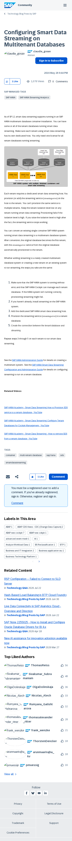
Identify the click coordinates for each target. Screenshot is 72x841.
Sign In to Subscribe (51, 60)
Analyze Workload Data (17, 545)
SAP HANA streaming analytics (34, 97)
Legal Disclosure (54, 813)
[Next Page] (38, 561)
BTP (62, 545)
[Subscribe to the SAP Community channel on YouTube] (39, 793)
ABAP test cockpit (14, 533)
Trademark (18, 823)
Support (54, 823)
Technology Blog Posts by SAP (21, 14)
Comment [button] (58, 476)
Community (25, 5)
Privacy (18, 803)
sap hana (50, 455)
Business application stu (50, 550)
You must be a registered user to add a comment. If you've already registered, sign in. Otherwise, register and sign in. (35, 492)
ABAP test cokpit (37, 533)
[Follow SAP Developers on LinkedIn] (45, 793)
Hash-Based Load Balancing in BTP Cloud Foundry (35, 595)
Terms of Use (54, 803)
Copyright (17, 813)
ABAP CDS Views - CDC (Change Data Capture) (39, 527)
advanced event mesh (17, 539)
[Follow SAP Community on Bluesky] (32, 793)
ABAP (8, 527)
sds (62, 455)
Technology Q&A (17, 588)
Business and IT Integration (19, 550)
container (10, 455)
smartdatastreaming (16, 462)
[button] (7, 81)
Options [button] (37, 67)
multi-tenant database (31, 455)
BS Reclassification (44, 545)
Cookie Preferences (18, 832)
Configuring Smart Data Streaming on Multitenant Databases (35, 38)
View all (9, 774)
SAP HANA (10, 97)
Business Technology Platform (20, 556)
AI (35, 539)
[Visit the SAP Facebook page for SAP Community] (26, 793)
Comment (17, 503)
